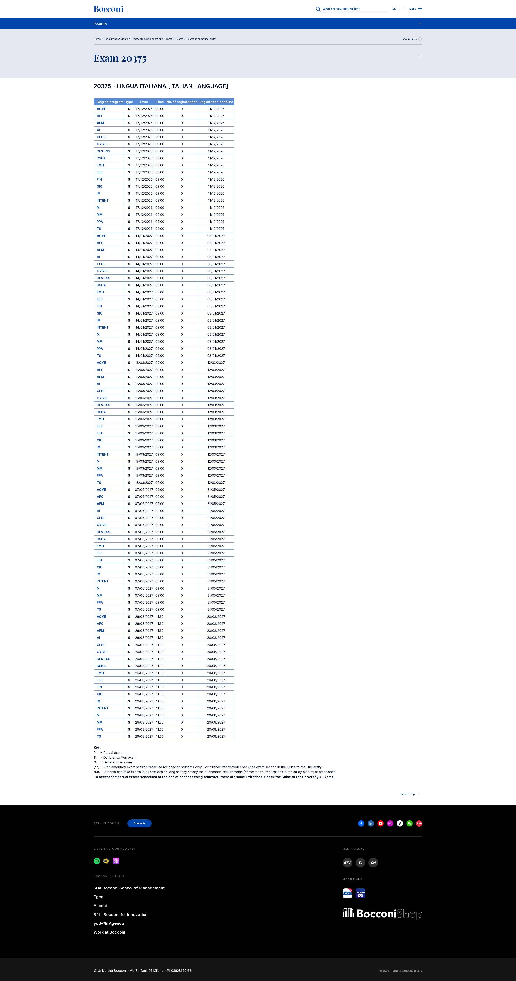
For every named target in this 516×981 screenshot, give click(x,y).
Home (97, 38)
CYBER (102, 144)
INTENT (103, 200)
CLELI (101, 137)
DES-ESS (103, 151)
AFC (100, 116)
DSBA (101, 158)
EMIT (100, 165)
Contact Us (410, 39)
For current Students (116, 38)
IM (98, 193)
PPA (100, 222)
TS (99, 229)
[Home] (108, 9)
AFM (100, 123)
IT (404, 8)
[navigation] (258, 23)
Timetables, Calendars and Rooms (151, 38)
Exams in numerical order (201, 38)
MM (99, 215)
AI (98, 130)
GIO (100, 186)
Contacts (139, 823)
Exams (179, 38)
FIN (99, 179)
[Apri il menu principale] (420, 9)
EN (394, 8)
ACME (101, 109)
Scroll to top (408, 794)
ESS (100, 172)
